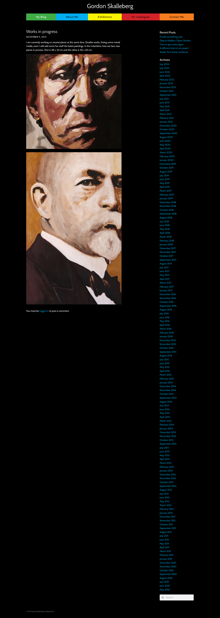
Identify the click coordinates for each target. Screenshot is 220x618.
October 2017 (166, 256)
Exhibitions (105, 16)
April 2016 (165, 325)
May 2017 (164, 275)
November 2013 (168, 436)
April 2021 (165, 110)
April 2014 (165, 417)
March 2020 (166, 152)
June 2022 (165, 72)
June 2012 (164, 497)
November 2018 (168, 206)
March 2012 (165, 505)
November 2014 (168, 390)
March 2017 (165, 282)
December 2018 (168, 202)
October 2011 (166, 524)
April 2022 (165, 75)
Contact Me (177, 16)
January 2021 (166, 121)
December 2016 (168, 294)
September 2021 (168, 94)
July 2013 (164, 447)
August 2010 (166, 578)
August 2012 (166, 489)
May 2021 (164, 106)
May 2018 (165, 229)
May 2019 (165, 183)
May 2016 (165, 321)
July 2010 (164, 581)
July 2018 (164, 221)
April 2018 (165, 232)
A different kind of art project (174, 48)
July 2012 (164, 493)
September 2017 (168, 259)
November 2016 (168, 298)
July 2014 (164, 405)
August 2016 (166, 309)
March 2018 (166, 236)
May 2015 (165, 367)
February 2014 (167, 424)
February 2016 (167, 332)
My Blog (41, 16)
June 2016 (165, 317)
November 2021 (168, 87)
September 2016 (168, 305)
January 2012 (166, 512)
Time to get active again (172, 44)
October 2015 (166, 348)
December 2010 (168, 562)
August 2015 (166, 355)
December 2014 (168, 386)
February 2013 (167, 466)
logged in (44, 311)
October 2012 (166, 482)
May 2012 (164, 501)
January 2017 (166, 290)
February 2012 (167, 509)
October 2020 (167, 129)
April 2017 (165, 279)
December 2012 (168, 474)
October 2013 (166, 440)
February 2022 (167, 79)
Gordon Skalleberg (110, 6)
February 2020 (167, 156)
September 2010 (168, 574)
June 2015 (165, 363)
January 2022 (166, 83)
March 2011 (165, 551)
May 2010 (165, 589)
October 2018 (167, 210)
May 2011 (164, 543)
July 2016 (164, 313)
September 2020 (168, 133)
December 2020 (168, 125)
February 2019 (167, 194)
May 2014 (165, 413)
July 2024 (164, 64)
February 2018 (167, 240)
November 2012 (168, 478)
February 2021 (167, 118)
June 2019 (165, 179)
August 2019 (166, 171)
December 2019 (168, 164)
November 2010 (168, 566)
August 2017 (166, 263)
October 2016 (166, 302)
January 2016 (166, 336)
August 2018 (166, 217)
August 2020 (166, 137)
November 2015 (168, 344)
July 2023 (164, 68)
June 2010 (165, 585)
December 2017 (168, 248)
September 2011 (168, 528)
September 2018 (168, 213)
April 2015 (165, 371)
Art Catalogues (141, 16)
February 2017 (167, 286)
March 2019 (166, 190)
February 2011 (166, 555)
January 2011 (166, 558)
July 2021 (164, 98)
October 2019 (166, 167)
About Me (72, 16)
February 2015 (167, 378)
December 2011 (167, 516)
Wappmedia (49, 611)
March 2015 (166, 374)
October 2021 (166, 91)
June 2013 (165, 451)
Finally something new (171, 36)
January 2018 (166, 244)
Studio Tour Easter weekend (174, 52)
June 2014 (165, 409)
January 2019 (166, 198)
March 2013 (166, 463)
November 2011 (167, 520)
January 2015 (166, 382)
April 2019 (165, 186)
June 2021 (164, 102)
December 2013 (168, 432)
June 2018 (165, 225)
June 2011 (164, 539)
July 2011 (164, 535)
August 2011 (166, 532)
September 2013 (168, 443)
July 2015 (164, 359)
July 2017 (164, 267)
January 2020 (166, 160)
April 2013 (165, 459)
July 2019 (164, 175)
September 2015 (168, 351)
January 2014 (166, 428)
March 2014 (166, 420)
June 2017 (164, 271)
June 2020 (165, 140)
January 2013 (166, 470)
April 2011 (164, 547)
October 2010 (167, 570)
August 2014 (166, 401)
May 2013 (165, 455)
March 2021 (165, 114)
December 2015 (168, 340)
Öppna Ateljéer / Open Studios (175, 40)
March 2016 (166, 328)
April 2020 (165, 148)
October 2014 (166, 394)
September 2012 (168, 486)
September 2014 (168, 397)
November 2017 (168, 252)
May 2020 (165, 144)
